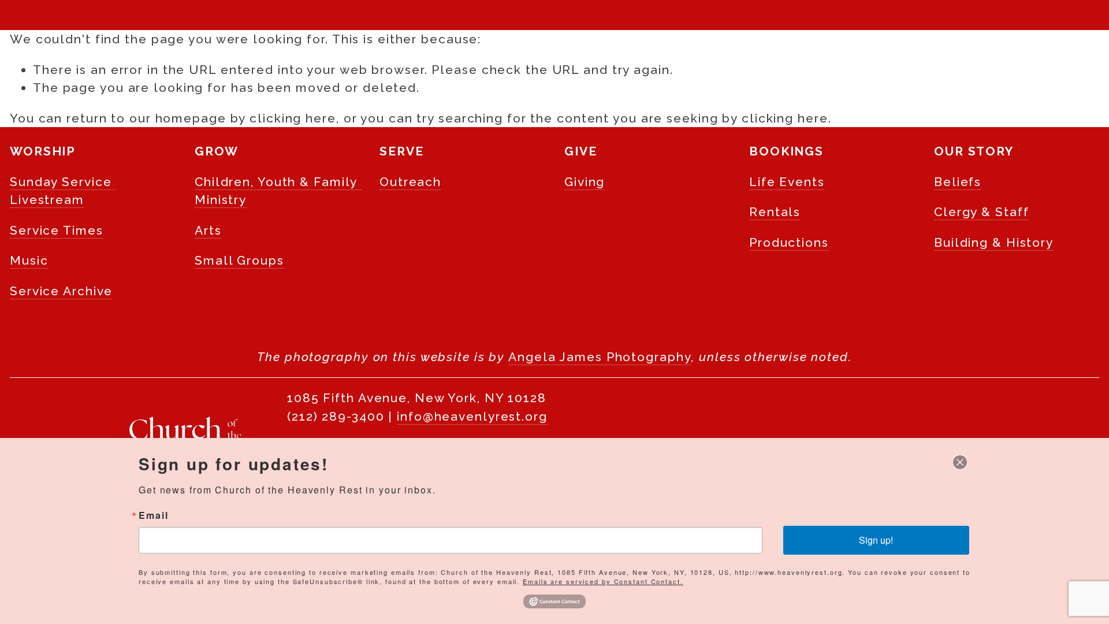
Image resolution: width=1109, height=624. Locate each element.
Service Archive (61, 291)
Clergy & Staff (981, 212)
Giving (584, 181)
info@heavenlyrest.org (472, 416)
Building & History (994, 242)
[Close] (960, 462)
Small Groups (239, 260)
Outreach (410, 181)
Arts (208, 230)
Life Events (787, 181)
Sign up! (876, 540)
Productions (789, 242)
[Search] (16, 15)
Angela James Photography (599, 357)
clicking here (293, 118)
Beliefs (957, 181)
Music (29, 260)
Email (153, 515)
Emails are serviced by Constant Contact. (603, 581)
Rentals (775, 212)
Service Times (56, 230)
